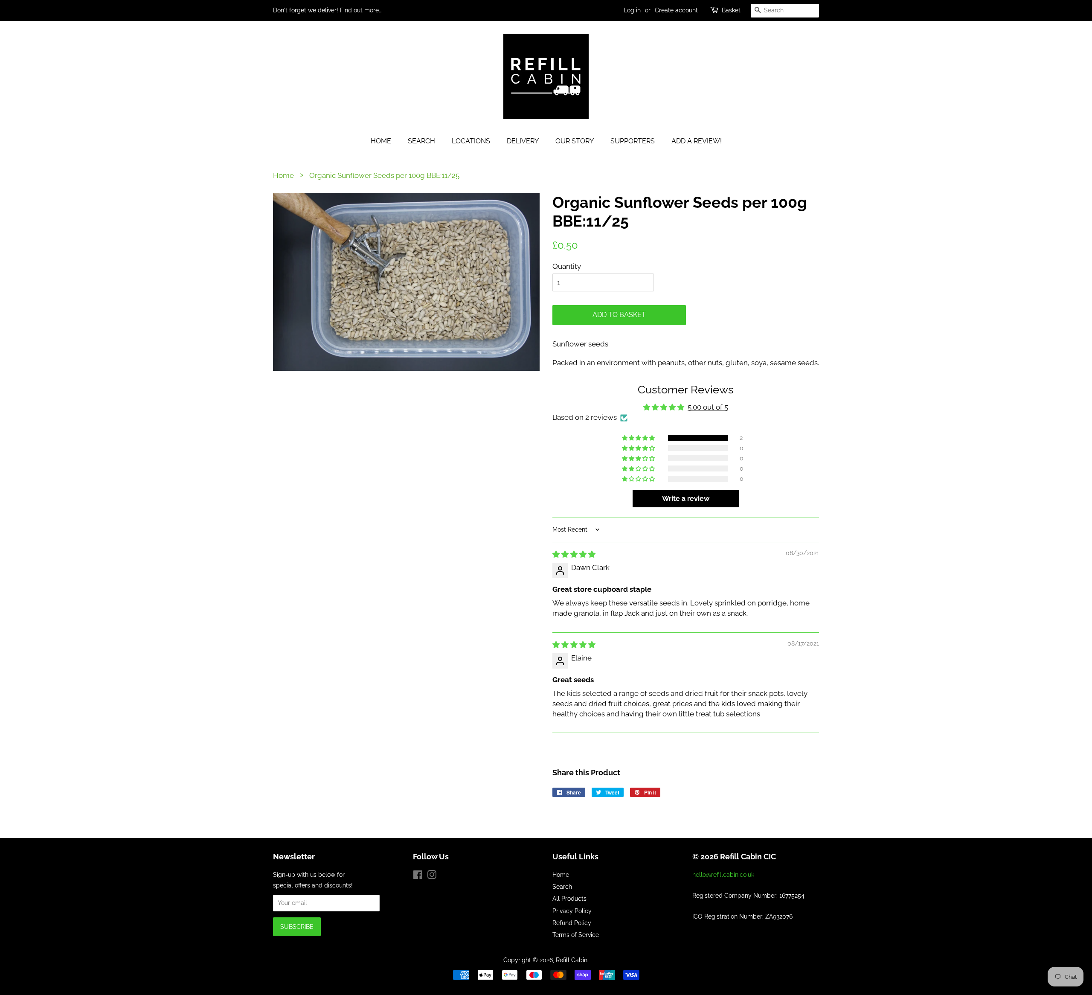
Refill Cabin (571, 959)
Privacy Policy (572, 910)
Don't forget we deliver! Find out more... (328, 10)
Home (381, 141)
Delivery (523, 141)
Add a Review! (696, 141)
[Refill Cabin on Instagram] (431, 876)
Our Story (574, 141)
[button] (639, 438)
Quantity (566, 266)
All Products (569, 898)
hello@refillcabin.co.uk (723, 874)
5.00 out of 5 (708, 407)
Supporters (632, 141)
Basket (731, 10)
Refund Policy (571, 922)
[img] (573, 554)
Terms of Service (575, 934)
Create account (676, 10)
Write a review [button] (685, 499)
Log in (632, 10)
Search (421, 141)
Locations (471, 141)
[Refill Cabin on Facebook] (418, 876)
